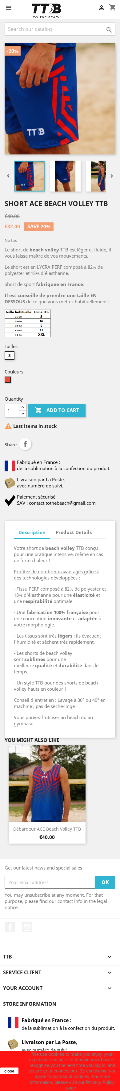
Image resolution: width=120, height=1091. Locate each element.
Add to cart (57, 410)
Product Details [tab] (74, 532)
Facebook (10, 927)
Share (25, 444)
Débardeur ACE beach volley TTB (47, 829)
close (9, 1070)
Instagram (27, 927)
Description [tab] (32, 532)
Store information (29, 1003)
